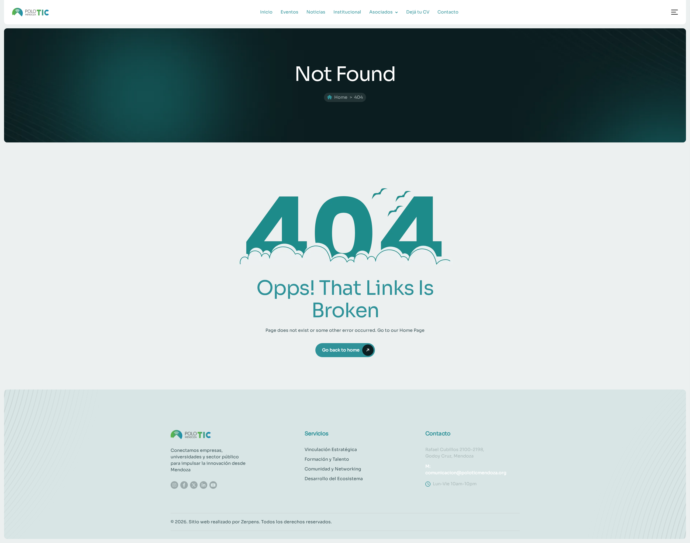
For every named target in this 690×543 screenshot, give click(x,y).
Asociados (381, 12)
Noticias (315, 12)
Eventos (289, 12)
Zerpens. (250, 522)
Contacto (447, 12)
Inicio (266, 12)
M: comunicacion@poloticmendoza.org (465, 469)
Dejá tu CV (417, 12)
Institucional (347, 12)
